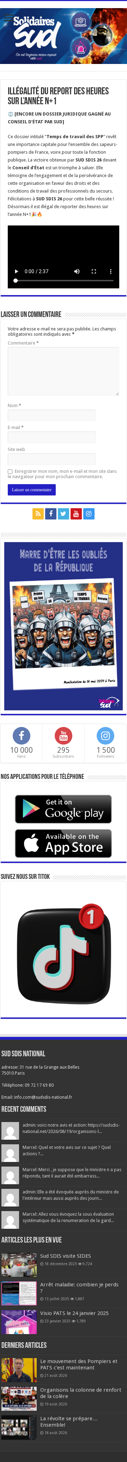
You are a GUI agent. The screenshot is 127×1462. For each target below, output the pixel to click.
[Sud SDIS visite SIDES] (19, 1265)
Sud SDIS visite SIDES (65, 1256)
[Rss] (38, 513)
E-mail (16, 427)
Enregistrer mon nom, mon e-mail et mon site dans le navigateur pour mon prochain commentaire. (62, 474)
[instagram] (89, 513)
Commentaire (23, 343)
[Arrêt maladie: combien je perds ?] (19, 1293)
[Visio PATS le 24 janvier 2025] (19, 1322)
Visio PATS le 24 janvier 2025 (74, 1313)
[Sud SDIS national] (63, 34)
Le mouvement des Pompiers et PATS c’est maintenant (78, 1364)
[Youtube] (76, 513)
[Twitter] (63, 513)
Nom (14, 405)
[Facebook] (50, 513)
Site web (16, 449)
